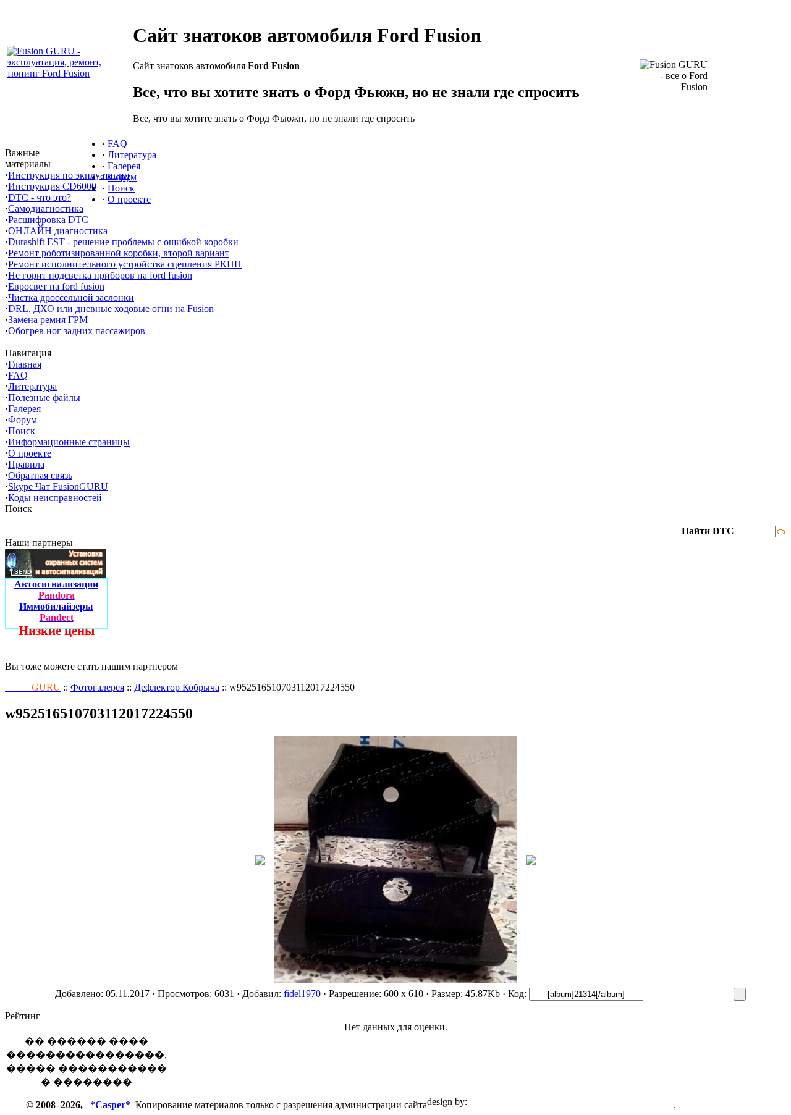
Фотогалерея (97, 687)
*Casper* (110, 1105)
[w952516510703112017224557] (531, 861)
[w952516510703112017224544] (260, 861)
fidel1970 (302, 993)
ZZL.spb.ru (492, 1101)
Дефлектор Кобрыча (176, 687)
